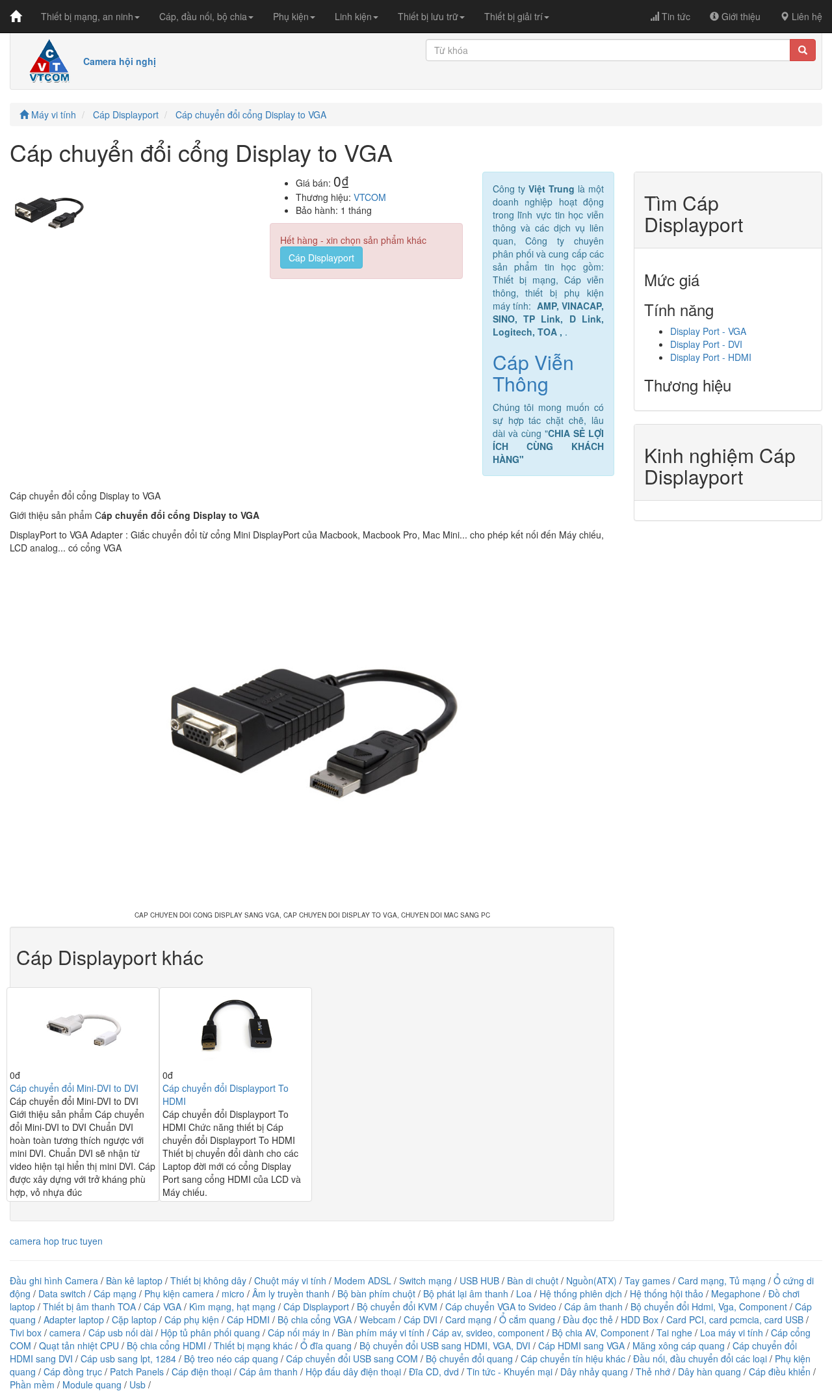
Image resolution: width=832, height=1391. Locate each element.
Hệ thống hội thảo (666, 1293)
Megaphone (737, 1293)
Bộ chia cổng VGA (316, 1319)
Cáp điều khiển (781, 1371)
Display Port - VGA (708, 331)
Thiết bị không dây (208, 1280)
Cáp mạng (115, 1293)
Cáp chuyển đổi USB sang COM (352, 1358)
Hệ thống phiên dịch (581, 1293)
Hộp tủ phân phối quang (210, 1332)
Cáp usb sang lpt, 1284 (128, 1358)
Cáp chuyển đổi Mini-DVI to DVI (74, 1087)
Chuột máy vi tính (290, 1280)
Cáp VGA (162, 1306)
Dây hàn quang (709, 1371)
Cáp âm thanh (593, 1306)
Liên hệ (805, 16)
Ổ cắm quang (527, 1319)
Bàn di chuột (532, 1280)
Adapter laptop (74, 1319)
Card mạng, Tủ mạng (722, 1280)
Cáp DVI (420, 1319)
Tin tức (674, 16)
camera (65, 1332)
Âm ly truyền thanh (291, 1293)
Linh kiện (353, 16)
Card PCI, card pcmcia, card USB (734, 1319)
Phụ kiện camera (179, 1293)
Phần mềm (32, 1384)
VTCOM (370, 197)
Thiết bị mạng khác (253, 1345)
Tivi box (26, 1332)
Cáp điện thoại (201, 1371)
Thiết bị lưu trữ (428, 16)
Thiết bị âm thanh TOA (89, 1306)
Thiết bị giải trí (513, 16)
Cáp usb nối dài (120, 1332)
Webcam (377, 1319)
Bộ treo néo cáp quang (231, 1358)
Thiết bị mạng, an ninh (87, 16)
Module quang (92, 1384)
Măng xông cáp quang (678, 1345)
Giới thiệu (739, 16)
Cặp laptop (134, 1319)
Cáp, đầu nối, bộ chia (203, 16)
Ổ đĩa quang (326, 1345)
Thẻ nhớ (653, 1371)
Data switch (62, 1293)
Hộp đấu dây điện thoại (353, 1371)
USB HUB (479, 1280)
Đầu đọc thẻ (588, 1319)
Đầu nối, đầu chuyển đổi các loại (700, 1358)
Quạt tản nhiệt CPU (79, 1345)
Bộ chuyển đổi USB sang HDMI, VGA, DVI (444, 1345)
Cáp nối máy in (299, 1332)
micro (233, 1293)
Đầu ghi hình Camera (54, 1280)
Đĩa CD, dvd (434, 1371)
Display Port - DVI (706, 344)
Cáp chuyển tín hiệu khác (574, 1358)
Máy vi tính (52, 114)
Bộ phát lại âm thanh (467, 1293)
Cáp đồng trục (73, 1371)
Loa (524, 1293)
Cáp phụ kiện (191, 1319)
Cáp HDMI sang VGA (581, 1345)
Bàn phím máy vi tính (380, 1332)
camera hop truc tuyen (56, 1240)
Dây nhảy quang (594, 1371)
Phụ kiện (291, 16)
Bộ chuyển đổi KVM (397, 1306)
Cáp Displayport (126, 114)
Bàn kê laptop (134, 1280)
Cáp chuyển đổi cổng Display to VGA (251, 114)
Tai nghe (674, 1332)
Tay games (647, 1280)
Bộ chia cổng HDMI (168, 1345)
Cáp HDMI (248, 1319)
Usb (137, 1384)
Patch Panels (137, 1371)
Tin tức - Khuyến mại (509, 1371)
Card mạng (468, 1319)
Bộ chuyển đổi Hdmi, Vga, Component (708, 1306)
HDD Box (639, 1319)
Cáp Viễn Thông (533, 372)
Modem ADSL (364, 1280)
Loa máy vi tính (731, 1332)
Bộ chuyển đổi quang (469, 1358)
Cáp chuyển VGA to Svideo (500, 1306)
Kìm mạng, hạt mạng (232, 1306)
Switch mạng (425, 1280)
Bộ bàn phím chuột (376, 1293)
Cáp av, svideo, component (488, 1332)
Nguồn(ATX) (591, 1280)
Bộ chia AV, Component (600, 1332)
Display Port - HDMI (710, 357)
